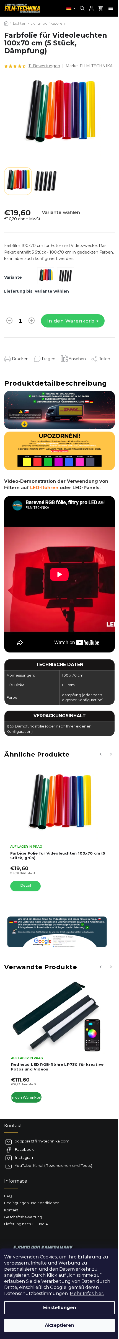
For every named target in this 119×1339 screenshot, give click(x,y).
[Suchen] (81, 8)
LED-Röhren (44, 487)
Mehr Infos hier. (87, 1293)
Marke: (89, 65)
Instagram (25, 1157)
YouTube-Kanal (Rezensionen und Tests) (53, 1165)
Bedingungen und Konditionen (32, 1203)
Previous (102, 754)
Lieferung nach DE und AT (27, 1224)
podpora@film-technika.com (42, 1141)
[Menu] (111, 8)
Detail (25, 885)
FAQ (8, 1196)
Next (111, 754)
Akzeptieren (59, 1325)
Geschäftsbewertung (23, 1217)
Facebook (24, 1149)
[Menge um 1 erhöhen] (32, 322)
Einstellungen (59, 1307)
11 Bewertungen (44, 65)
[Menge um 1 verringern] (9, 322)
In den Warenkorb (70, 321)
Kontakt (11, 1210)
